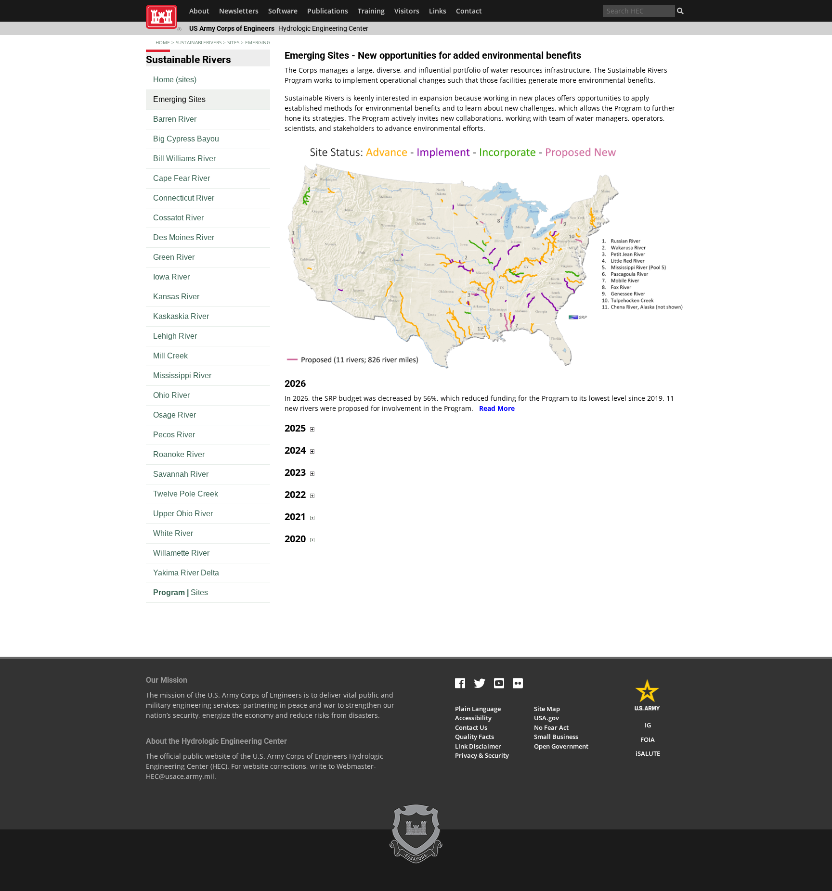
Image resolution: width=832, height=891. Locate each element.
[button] (680, 11)
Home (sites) (174, 80)
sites (233, 42)
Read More (497, 408)
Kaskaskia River (181, 316)
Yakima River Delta (186, 573)
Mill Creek (170, 356)
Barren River (174, 119)
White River (173, 533)
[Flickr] (518, 683)
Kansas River (176, 297)
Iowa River (171, 277)
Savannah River (180, 474)
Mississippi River (182, 375)
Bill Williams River (184, 158)
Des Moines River (183, 237)
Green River (174, 257)
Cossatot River (178, 218)
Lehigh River (175, 336)
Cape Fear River (181, 178)
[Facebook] (460, 683)
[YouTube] (499, 683)
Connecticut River (183, 198)
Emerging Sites (179, 99)
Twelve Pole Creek (185, 494)
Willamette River (181, 553)
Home (163, 42)
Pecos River (174, 435)
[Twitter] (479, 683)
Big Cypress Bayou (186, 139)
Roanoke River (179, 454)
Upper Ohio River (183, 513)
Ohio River (171, 395)
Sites (180, 592)
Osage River (174, 415)
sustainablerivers (198, 42)
